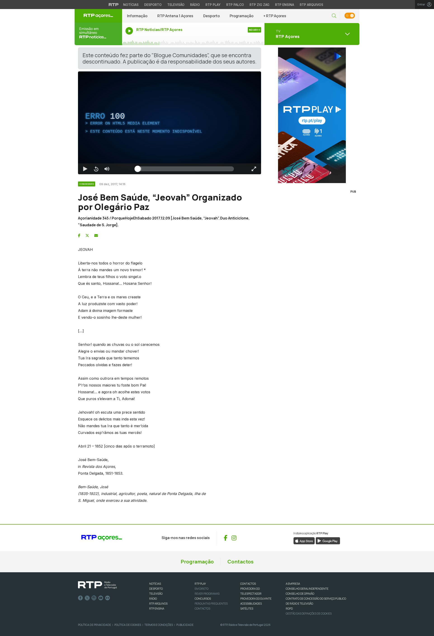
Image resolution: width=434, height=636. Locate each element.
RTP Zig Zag (259, 5)
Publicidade (184, 625)
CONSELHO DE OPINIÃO (300, 594)
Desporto (153, 5)
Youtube (100, 598)
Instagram (94, 598)
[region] (169, 122)
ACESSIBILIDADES (251, 603)
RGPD (289, 608)
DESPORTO (156, 589)
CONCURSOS (203, 599)
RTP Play (213, 5)
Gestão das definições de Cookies (309, 613)
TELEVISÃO (156, 594)
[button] (334, 16)
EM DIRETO (201, 589)
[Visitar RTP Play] (312, 115)
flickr (107, 598)
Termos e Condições (158, 625)
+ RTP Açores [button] (274, 15)
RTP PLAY (200, 584)
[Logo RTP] (97, 585)
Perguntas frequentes (211, 603)
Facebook (80, 598)
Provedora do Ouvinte (255, 599)
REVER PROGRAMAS (207, 594)
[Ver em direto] (98, 34)
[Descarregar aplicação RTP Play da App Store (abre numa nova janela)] (304, 540)
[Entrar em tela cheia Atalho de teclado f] (253, 168)
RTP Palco (235, 5)
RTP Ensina (284, 5)
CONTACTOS (248, 584)
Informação (137, 15)
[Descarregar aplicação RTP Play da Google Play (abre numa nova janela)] (328, 540)
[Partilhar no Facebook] (79, 235)
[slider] (186, 168)
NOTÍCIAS (155, 584)
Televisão (175, 5)
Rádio (195, 5)
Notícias (131, 5)
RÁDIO (153, 599)
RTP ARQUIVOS (158, 603)
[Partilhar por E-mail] (96, 235)
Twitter (87, 598)
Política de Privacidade (94, 625)
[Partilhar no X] (87, 235)
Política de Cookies (127, 625)
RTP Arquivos (311, 5)
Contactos (240, 561)
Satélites (246, 608)
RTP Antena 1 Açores (175, 15)
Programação (241, 15)
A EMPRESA (293, 584)
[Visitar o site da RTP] (114, 4)
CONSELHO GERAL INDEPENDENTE (307, 589)
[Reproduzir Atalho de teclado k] (85, 168)
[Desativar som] (106, 168)
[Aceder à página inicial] (98, 16)
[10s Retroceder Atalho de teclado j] (96, 168)
